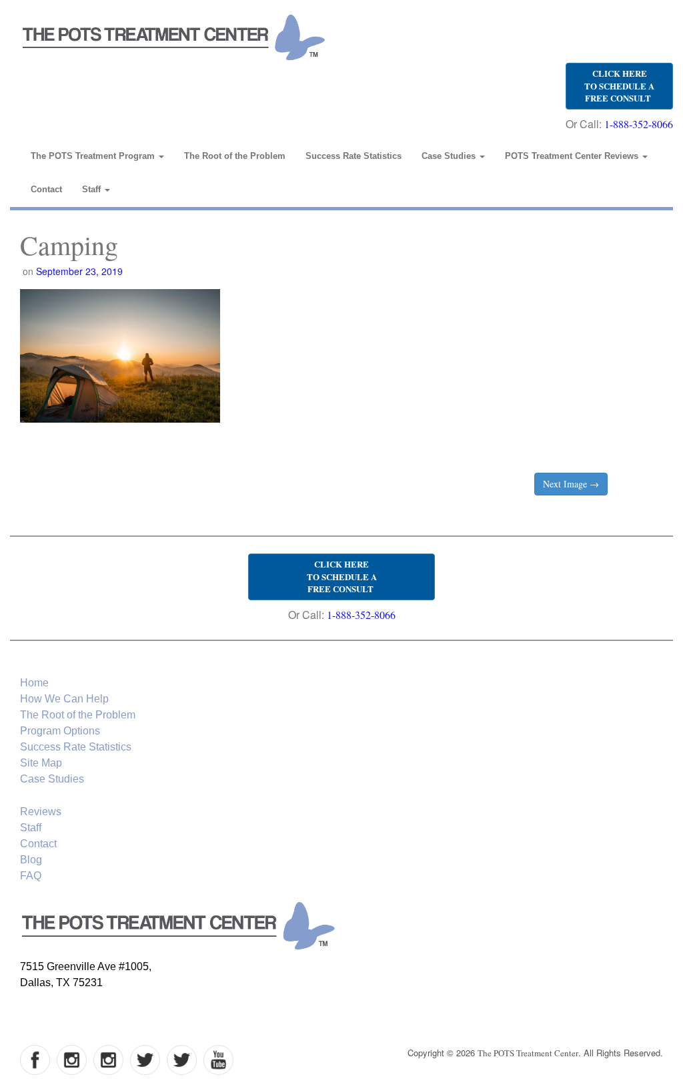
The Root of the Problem (234, 156)
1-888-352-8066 (638, 124)
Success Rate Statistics (353, 156)
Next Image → (571, 483)
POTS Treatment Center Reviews (573, 156)
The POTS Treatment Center (528, 1053)
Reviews (40, 811)
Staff (92, 189)
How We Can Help (64, 698)
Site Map (41, 763)
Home (34, 682)
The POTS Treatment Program (94, 156)
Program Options (60, 730)
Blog (31, 859)
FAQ (30, 875)
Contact (46, 189)
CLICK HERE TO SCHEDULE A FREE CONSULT (619, 85)
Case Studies (450, 156)
